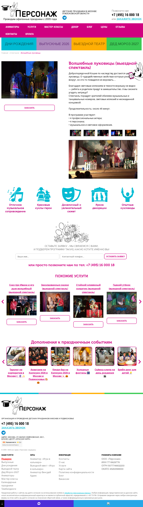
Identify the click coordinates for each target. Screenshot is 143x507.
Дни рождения (9, 465)
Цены (104, 26)
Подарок (6, 458)
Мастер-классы (53, 26)
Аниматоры (12, 26)
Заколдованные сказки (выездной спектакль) (55, 286)
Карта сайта (65, 468)
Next (140, 302)
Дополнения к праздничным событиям (71, 342)
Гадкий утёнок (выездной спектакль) (122, 286)
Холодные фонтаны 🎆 (83, 371)
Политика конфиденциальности (76, 472)
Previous (3, 302)
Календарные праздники (8, 483)
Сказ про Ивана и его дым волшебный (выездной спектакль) (22, 288)
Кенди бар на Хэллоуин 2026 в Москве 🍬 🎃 (60, 373)
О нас (62, 462)
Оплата (29, 34)
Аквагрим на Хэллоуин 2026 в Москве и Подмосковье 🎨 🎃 (38, 376)
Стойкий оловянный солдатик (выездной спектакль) (88, 288)
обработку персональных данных (78, 493)
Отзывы (120, 26)
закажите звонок (129, 18)
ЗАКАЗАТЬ (29, 107)
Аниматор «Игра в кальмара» (40, 460)
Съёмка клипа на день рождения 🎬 (105, 373)
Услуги (32, 26)
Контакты (11, 34)
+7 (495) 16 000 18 (125, 14)
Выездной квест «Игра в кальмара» (42, 467)
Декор (74, 26)
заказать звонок (13, 427)
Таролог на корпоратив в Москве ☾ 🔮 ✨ (16, 373)
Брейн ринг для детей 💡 (127, 371)
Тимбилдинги (8, 488)
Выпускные (7, 462)
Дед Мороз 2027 (10, 472)
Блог (89, 26)
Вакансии (64, 478)
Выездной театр (10, 468)
